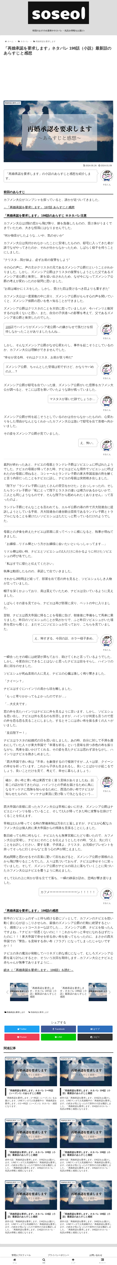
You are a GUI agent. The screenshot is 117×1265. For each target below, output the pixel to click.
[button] (108, 647)
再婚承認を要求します (15, 1012)
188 (8, 327)
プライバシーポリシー (58, 1255)
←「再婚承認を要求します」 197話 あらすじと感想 (39, 207)
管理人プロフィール (21, 1255)
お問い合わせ (95, 1255)
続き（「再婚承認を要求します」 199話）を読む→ (39, 970)
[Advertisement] (58, 79)
